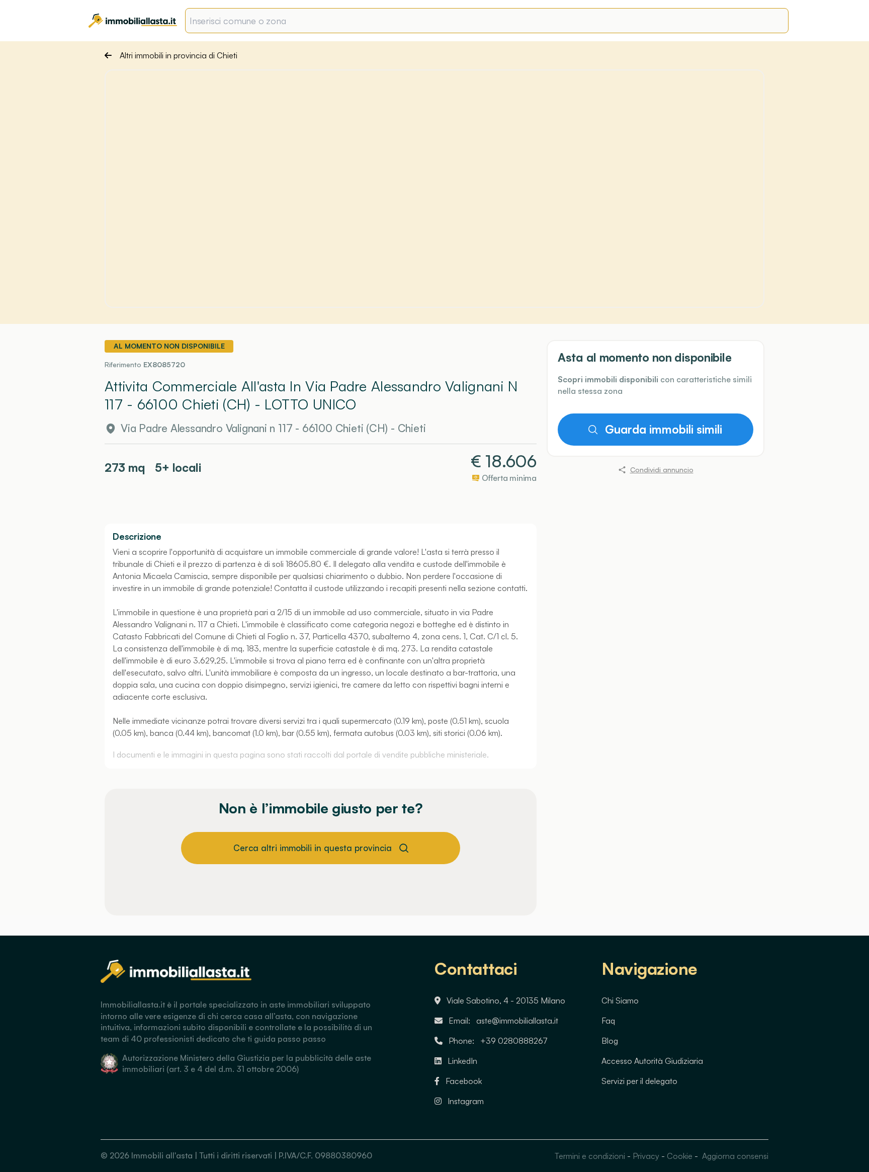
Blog (609, 1041)
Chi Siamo (620, 1000)
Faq (608, 1021)
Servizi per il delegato (639, 1081)
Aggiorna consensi (734, 1156)
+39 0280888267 (514, 1041)
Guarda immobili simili (663, 429)
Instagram (466, 1101)
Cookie (679, 1156)
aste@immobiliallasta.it (517, 1021)
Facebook (464, 1081)
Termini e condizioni (590, 1156)
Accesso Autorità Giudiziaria (652, 1061)
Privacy (646, 1156)
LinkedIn (462, 1061)
